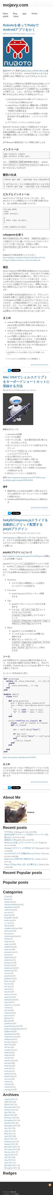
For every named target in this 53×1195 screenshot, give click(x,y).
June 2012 (8, 1160)
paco (6, 1015)
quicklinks (8, 1034)
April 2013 (8, 1136)
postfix (7, 1023)
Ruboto (38, 73)
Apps (24, 13)
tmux (6, 1065)
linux (6, 981)
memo (6, 997)
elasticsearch (9, 936)
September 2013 (10, 1125)
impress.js (34, 533)
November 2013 (10, 1120)
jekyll (28, 533)
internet (7, 970)
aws (5, 912)
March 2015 (9, 1104)
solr (5, 1057)
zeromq (7, 1089)
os (5, 1007)
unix (6, 1079)
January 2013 (9, 1144)
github (5, 16)
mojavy (16, 1194)
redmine (7, 1039)
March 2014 (9, 1115)
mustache (8, 999)
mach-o (7, 994)
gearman (7, 952)
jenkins (7, 978)
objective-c (8, 1004)
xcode (6, 1086)
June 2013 (8, 1131)
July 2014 (8, 1112)
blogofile (8, 917)
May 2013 (8, 1133)
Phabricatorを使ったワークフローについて (22, 842)
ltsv (5, 986)
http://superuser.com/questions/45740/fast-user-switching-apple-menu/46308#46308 (24, 478)
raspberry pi (9, 1036)
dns (5, 933)
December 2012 (10, 1146)
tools (6, 1071)
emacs (6, 944)
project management (12, 1028)
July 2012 (8, 1157)
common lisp (9, 928)
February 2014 (10, 1117)
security (7, 1049)
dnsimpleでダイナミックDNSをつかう (20, 848)
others (6, 1012)
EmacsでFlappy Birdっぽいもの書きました (22, 864)
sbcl (6, 1047)
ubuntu (7, 1076)
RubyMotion (28, 70)
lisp (5, 983)
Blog (15, 13)
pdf (5, 1018)
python (7, 1031)
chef (6, 925)
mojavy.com (15, 4)
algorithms (8, 907)
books (6, 920)
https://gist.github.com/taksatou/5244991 (19, 757)
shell (31, 390)
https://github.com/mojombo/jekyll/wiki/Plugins (22, 556)
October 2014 (9, 1109)
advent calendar (10, 904)
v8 (5, 1081)
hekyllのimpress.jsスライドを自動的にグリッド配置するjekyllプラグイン (25, 524)
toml (6, 1068)
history (7, 965)
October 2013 (9, 1123)
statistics (7, 1060)
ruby (33, 34)
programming (9, 1026)
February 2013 (10, 1141)
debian (7, 930)
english (7, 946)
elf (5, 938)
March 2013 (9, 1138)
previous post (36, 364)
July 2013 (8, 1128)
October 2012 (9, 1152)
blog (6, 915)
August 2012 (9, 1154)
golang (7, 962)
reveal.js (7, 1042)
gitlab (6, 960)
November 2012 (10, 1149)
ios (5, 973)
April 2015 (8, 1101)
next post (45, 364)
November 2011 (10, 1168)
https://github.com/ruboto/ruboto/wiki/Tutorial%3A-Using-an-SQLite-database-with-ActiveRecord (24, 258)
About (15, 16)
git (5, 954)
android (29, 34)
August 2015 (9, 1099)
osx (5, 1010)
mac (28, 390)
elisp (6, 941)
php (6, 1020)
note (6, 1002)
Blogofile (13, 1192)
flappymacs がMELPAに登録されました (20, 859)
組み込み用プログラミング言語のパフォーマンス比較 (26, 835)
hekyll (5, 537)
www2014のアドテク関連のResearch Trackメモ (24, 853)
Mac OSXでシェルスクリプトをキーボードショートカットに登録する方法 (26, 381)
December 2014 (10, 1107)
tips (34, 390)
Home (5, 13)
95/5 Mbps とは (10, 831)
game (6, 949)
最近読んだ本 (10, 839)
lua (5, 989)
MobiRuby (40, 70)
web (6, 1084)
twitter (7, 1073)
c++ (5, 923)
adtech (7, 901)
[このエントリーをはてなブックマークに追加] (9, 371)
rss (8, 896)
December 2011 (10, 1165)
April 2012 (8, 1162)
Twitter (34, 13)
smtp (6, 1055)
